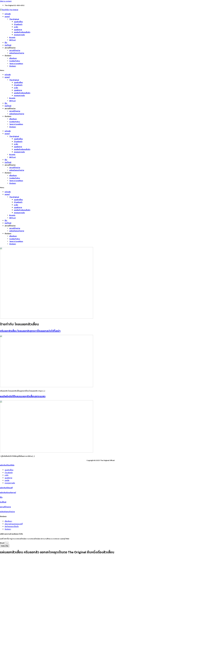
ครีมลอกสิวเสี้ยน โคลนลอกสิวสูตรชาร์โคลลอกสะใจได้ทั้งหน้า (30, 331)
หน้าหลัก (8, 14)
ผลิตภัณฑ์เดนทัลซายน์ (8, 492)
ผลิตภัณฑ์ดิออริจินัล (7, 465)
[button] (100, 70)
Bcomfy (12, 37)
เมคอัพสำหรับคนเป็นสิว (22, 32)
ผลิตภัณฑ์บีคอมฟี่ (6, 488)
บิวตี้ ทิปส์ (8, 45)
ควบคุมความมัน (19, 35)
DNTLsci (12, 40)
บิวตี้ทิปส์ (3, 502)
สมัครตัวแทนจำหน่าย (16, 53)
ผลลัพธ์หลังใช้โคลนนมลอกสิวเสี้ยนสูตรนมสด (22, 396)
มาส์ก (16, 27)
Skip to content (6, 1)
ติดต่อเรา (12, 66)
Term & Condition (16, 63)
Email (2, 543)
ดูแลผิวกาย (18, 29)
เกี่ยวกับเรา (13, 58)
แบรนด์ (7, 16)
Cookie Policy (14, 61)
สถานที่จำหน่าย (14, 50)
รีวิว (6, 42)
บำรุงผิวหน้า (18, 24)
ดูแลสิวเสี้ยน (18, 22)
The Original (14, 19)
